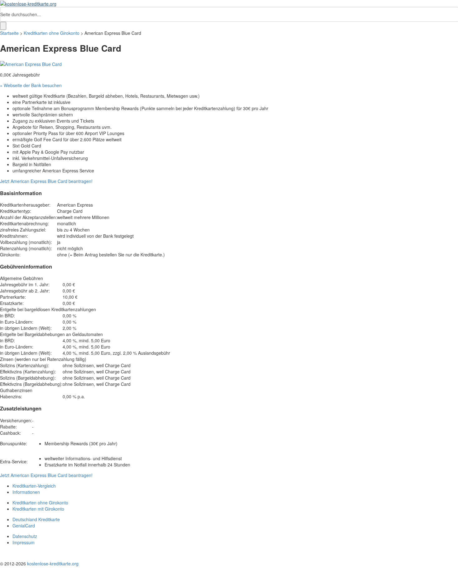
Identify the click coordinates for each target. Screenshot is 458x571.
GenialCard (23, 525)
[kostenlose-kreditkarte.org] (28, 3)
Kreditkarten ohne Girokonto (51, 33)
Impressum (23, 542)
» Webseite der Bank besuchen (31, 85)
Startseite (9, 33)
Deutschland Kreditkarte (36, 519)
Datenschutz (24, 536)
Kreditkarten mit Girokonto (38, 509)
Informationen (26, 492)
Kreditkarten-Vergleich (34, 486)
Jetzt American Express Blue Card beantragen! (46, 181)
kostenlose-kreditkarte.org (53, 563)
